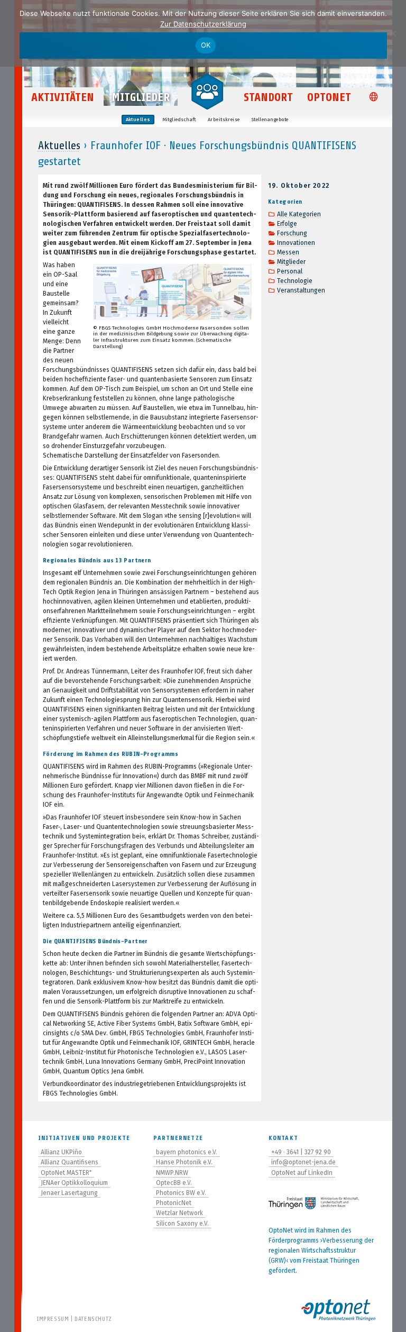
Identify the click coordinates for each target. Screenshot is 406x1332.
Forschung (292, 233)
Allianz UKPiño (61, 1152)
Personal (289, 271)
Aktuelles (59, 145)
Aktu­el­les (138, 119)
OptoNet (329, 97)
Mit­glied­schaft (179, 119)
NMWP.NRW (172, 1172)
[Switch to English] (375, 97)
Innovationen (296, 243)
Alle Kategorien (299, 214)
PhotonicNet (173, 1203)
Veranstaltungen (301, 290)
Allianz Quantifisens (69, 1162)
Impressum (53, 1318)
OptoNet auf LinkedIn (302, 1172)
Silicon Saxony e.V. (182, 1223)
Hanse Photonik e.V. (184, 1162)
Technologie (294, 281)
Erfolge (287, 223)
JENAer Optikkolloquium (74, 1183)
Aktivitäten (62, 97)
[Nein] (392, 33)
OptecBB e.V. (174, 1183)
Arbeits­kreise (224, 119)
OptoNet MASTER (66, 1172)
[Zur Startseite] (207, 91)
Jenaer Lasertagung (69, 1193)
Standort (268, 97)
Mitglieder (141, 97)
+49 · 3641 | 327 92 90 (301, 1152)
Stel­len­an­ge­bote (270, 119)
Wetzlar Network (179, 1213)
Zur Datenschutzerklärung (203, 24)
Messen (288, 252)
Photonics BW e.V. (181, 1193)
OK (206, 45)
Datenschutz (93, 1318)
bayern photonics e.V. (186, 1152)
